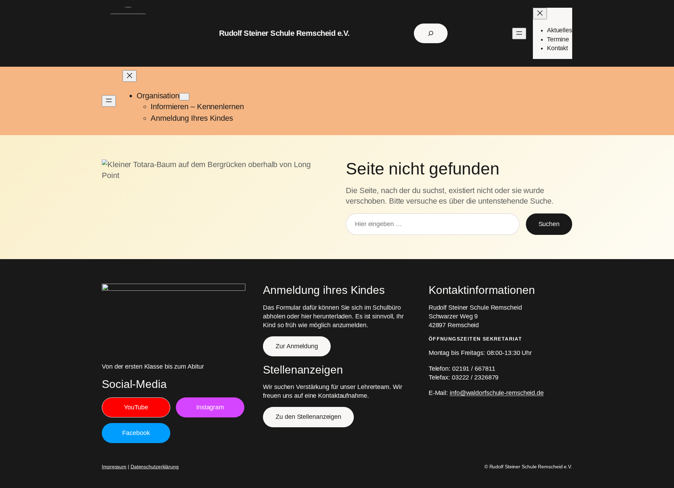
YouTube (136, 407)
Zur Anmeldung (297, 346)
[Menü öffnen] (519, 33)
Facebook (136, 432)
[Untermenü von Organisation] (184, 96)
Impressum (114, 466)
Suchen (549, 223)
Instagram (210, 407)
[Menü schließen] (540, 13)
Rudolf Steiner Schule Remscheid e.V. (284, 33)
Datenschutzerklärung (155, 466)
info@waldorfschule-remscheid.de (497, 392)
